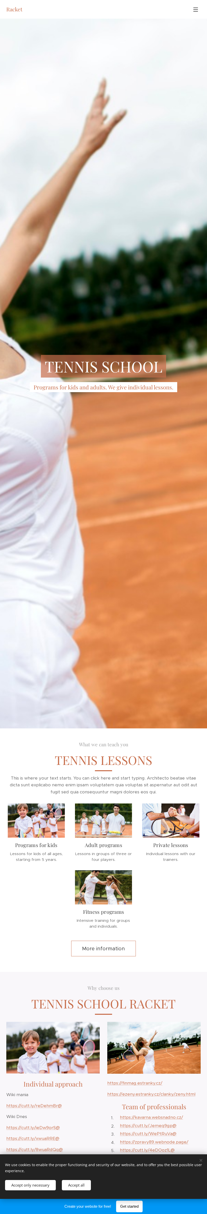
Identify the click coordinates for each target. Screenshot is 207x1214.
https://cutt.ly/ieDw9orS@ (33, 1127)
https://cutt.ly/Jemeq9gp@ (148, 1125)
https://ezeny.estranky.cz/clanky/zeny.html (151, 1094)
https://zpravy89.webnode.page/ (154, 1142)
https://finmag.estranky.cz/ (134, 1083)
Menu (196, 9)
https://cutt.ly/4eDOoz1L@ (147, 1150)
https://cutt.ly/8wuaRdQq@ (34, 1149)
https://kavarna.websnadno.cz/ (151, 1117)
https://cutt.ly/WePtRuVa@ (148, 1133)
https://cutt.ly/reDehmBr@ (34, 1105)
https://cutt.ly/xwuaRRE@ (32, 1138)
